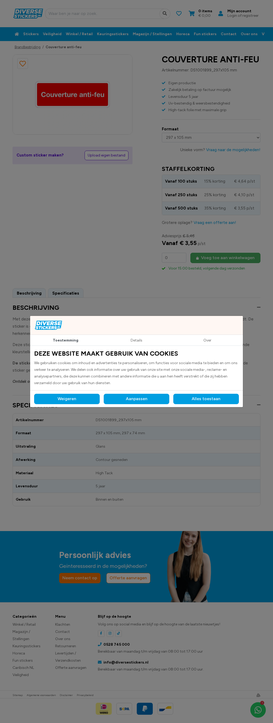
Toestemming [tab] (65, 340)
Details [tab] (136, 340)
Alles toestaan (206, 398)
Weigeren (67, 398)
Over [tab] (207, 340)
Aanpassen (136, 398)
